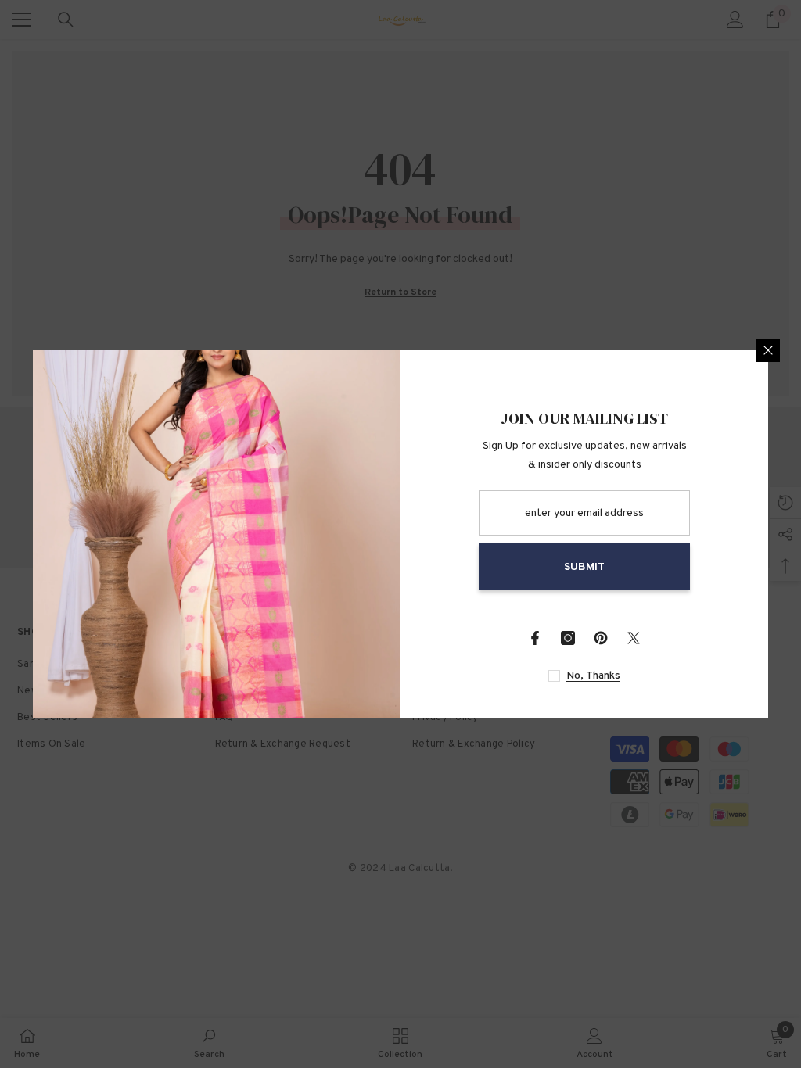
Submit (584, 567)
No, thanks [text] (593, 676)
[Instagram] (567, 638)
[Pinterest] (600, 638)
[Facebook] (535, 638)
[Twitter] (633, 638)
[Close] (768, 350)
